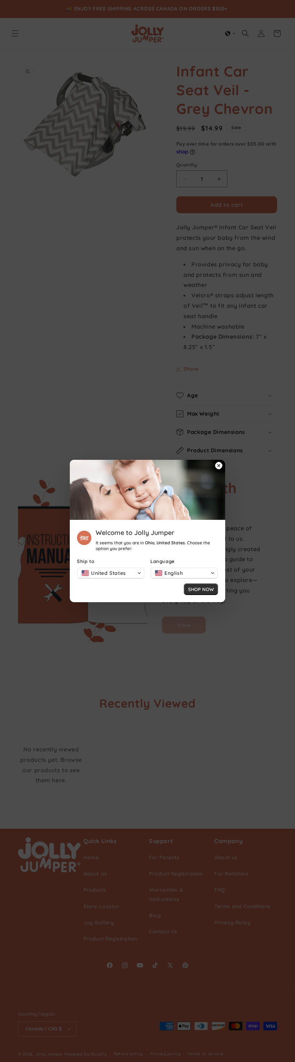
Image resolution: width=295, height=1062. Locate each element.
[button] (111, 573)
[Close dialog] (218, 466)
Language (162, 561)
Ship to (85, 561)
